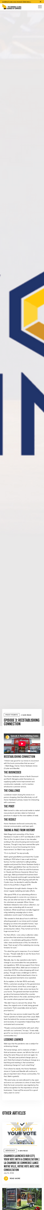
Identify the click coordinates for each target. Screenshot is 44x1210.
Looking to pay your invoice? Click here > (16, 2)
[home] (14, 7)
